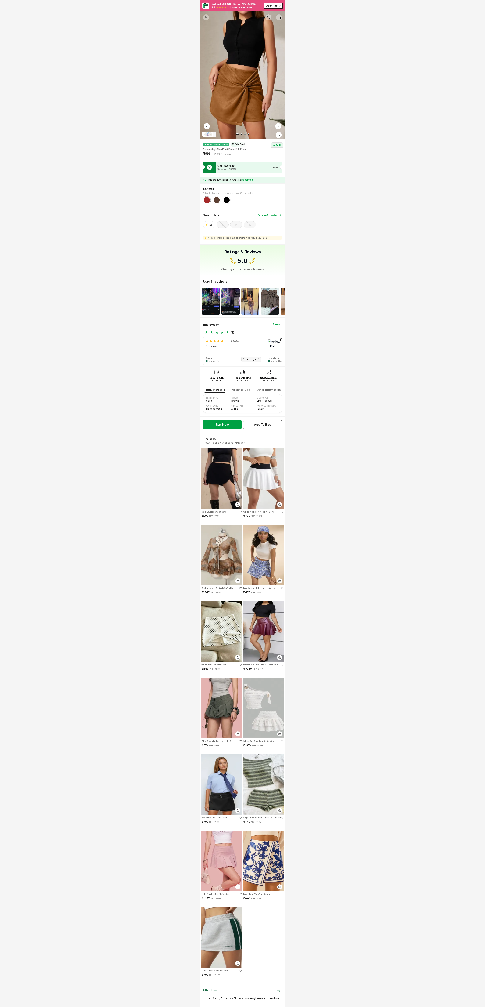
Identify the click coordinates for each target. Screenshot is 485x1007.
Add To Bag (262, 424)
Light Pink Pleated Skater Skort (216, 894)
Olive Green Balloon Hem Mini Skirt (218, 741)
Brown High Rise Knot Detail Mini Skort (265, 998)
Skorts (237, 998)
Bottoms (226, 998)
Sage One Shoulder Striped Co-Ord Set (262, 818)
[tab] (214, 390)
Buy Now (222, 424)
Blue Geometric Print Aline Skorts (259, 588)
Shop (215, 998)
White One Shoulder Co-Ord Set (259, 741)
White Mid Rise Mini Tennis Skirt (258, 512)
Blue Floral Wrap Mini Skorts (256, 894)
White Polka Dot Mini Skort (213, 665)
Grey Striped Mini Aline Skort (215, 970)
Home (206, 998)
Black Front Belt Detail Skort (214, 818)
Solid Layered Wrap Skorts (213, 512)
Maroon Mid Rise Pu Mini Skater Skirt (260, 665)
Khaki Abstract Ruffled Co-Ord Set (217, 588)
